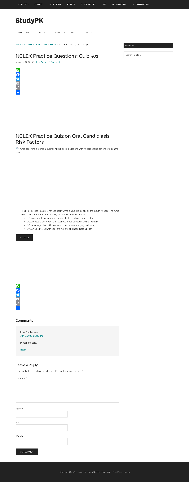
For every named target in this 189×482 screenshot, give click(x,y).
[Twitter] (67, 79)
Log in (127, 472)
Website (20, 436)
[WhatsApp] (67, 70)
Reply (23, 349)
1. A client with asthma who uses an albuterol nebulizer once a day (61, 218)
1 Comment (54, 62)
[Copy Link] (67, 88)
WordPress (117, 472)
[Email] (67, 83)
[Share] (67, 92)
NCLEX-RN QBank (32, 44)
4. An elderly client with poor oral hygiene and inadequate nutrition (60, 229)
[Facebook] (67, 74)
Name (19, 408)
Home (18, 44)
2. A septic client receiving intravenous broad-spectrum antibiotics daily (63, 221)
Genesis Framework (102, 472)
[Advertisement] (67, 113)
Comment (21, 378)
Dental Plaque (49, 44)
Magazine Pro (84, 472)
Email (19, 422)
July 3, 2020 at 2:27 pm (31, 336)
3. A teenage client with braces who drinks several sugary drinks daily (62, 225)
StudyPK (29, 20)
